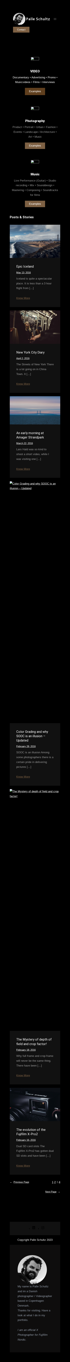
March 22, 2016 (24, 443)
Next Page (52, 1191)
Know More (23, 298)
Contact (21, 29)
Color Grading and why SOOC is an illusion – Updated (32, 736)
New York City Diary (30, 352)
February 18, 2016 (26, 1049)
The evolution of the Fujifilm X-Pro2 (31, 1132)
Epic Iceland (25, 266)
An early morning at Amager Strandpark (30, 435)
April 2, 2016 (22, 358)
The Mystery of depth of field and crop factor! (34, 1041)
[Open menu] (55, 19)
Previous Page (19, 1182)
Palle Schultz (38, 19)
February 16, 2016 (26, 1140)
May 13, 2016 (23, 272)
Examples (35, 91)
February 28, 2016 (26, 746)
